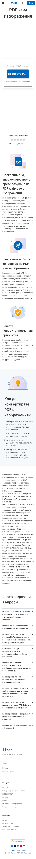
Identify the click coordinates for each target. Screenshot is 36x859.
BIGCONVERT (7, 794)
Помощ (5, 768)
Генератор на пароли (10, 807)
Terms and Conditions (10, 827)
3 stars (18, 139)
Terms (24, 850)
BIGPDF (5, 788)
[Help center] (23, 3)
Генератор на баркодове (12, 804)
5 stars (24, 139)
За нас (5, 820)
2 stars (15, 139)
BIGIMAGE (6, 797)
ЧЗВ (4, 774)
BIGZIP (4, 800)
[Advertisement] (18, 38)
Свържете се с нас (9, 830)
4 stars (21, 139)
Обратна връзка (8, 771)
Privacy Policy (7, 823)
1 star (12, 139)
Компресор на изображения (13, 791)
